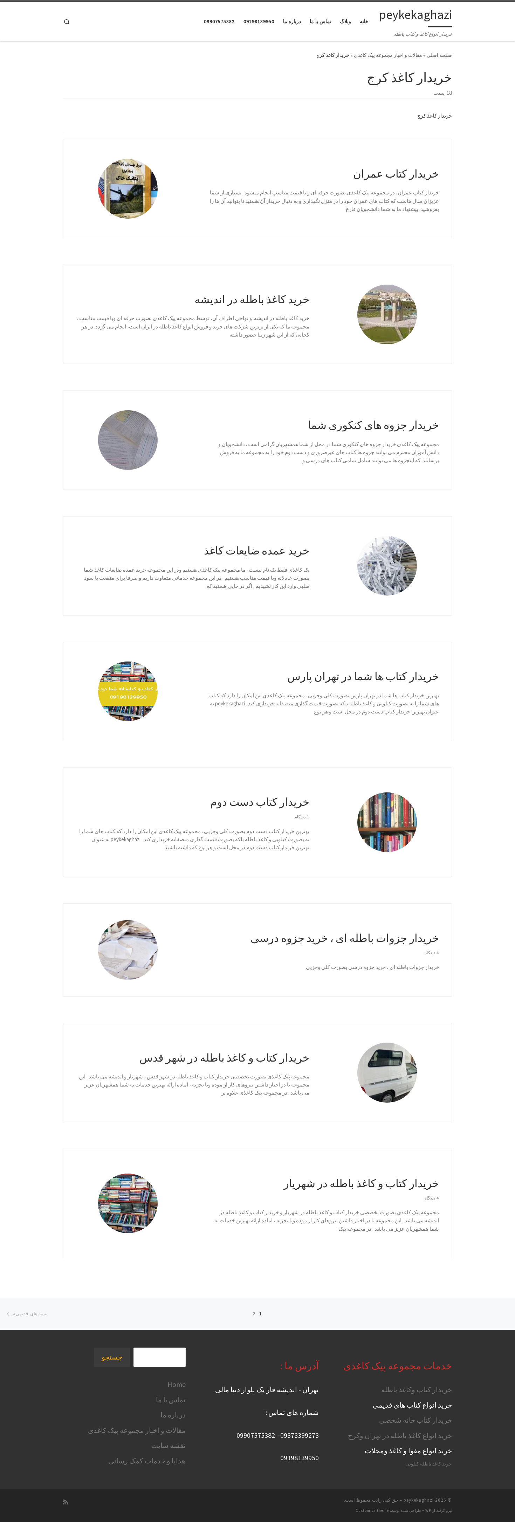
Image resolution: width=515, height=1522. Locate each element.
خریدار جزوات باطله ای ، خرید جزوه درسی (344, 938)
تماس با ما (171, 1399)
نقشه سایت (168, 1445)
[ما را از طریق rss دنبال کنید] (65, 1502)
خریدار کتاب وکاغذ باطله (416, 1389)
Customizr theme (372, 1510)
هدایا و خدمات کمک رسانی (147, 1460)
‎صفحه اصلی (439, 55)
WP (428, 1510)
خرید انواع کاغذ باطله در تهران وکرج (400, 1435)
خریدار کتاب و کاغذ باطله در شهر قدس (224, 1057)
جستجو (112, 1357)
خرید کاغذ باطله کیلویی (428, 1464)
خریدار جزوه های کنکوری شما (373, 425)
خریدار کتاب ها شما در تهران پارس (363, 676)
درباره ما (173, 1414)
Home (176, 1384)
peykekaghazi (419, 1500)
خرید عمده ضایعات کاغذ (256, 550)
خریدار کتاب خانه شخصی (415, 1420)
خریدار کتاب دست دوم (259, 802)
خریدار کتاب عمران (396, 173)
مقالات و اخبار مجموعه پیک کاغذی (388, 55)
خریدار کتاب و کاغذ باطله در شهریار (361, 1183)
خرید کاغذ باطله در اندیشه (251, 299)
